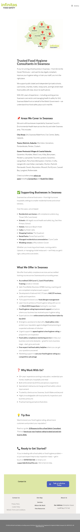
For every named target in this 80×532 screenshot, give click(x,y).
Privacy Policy (16, 504)
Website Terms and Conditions (16, 510)
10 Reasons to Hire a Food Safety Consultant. (45, 428)
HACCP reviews (54, 293)
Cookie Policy (16, 507)
